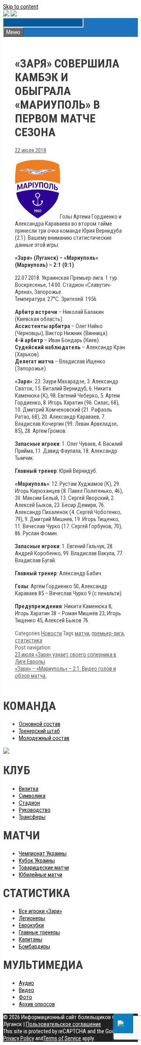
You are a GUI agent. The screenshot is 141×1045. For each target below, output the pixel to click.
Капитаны (30, 939)
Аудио (26, 983)
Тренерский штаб (39, 731)
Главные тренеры (39, 932)
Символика (32, 795)
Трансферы (32, 817)
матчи (82, 633)
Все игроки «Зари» (40, 911)
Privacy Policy (18, 1038)
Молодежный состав (44, 738)
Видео (26, 990)
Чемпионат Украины (43, 853)
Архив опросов (37, 1004)
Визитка (28, 788)
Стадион (29, 802)
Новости (51, 633)
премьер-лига (108, 633)
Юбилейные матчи (40, 874)
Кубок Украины (37, 860)
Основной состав (39, 724)
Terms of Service (62, 1038)
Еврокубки (31, 925)
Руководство (35, 809)
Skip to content (20, 6)
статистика (28, 640)
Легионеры (32, 918)
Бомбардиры (34, 946)
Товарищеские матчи (44, 867)
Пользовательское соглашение (63, 1024)
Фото (25, 997)
